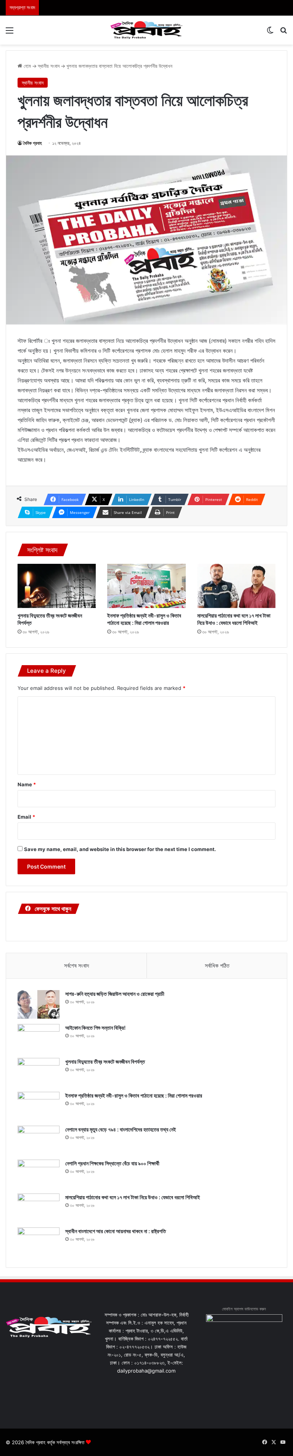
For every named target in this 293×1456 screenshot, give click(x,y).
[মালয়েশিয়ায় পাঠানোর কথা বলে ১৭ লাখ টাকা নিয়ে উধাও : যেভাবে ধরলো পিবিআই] (236, 586)
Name (27, 784)
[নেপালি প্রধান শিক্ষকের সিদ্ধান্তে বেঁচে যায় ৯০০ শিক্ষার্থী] (39, 1174)
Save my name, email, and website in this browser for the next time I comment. (120, 849)
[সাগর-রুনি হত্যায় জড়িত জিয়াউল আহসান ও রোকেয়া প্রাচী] (39, 1004)
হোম (26, 66)
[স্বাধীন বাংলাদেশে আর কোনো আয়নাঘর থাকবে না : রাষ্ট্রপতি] (39, 1241)
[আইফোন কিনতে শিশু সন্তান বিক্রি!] (39, 1038)
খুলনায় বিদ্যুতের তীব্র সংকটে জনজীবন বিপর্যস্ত (105, 1061)
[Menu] (9, 33)
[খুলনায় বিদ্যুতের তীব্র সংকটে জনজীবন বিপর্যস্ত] (57, 586)
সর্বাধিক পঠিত (217, 965)
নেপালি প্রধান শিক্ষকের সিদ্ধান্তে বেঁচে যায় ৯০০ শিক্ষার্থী (112, 1163)
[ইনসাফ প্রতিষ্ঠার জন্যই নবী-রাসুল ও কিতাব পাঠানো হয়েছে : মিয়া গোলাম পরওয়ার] (146, 586)
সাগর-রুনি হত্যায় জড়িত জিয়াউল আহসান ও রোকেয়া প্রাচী (114, 993)
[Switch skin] (270, 33)
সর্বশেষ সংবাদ (76, 965)
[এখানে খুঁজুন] (283, 33)
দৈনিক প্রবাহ (32, 143)
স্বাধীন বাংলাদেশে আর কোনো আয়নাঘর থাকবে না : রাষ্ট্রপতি (115, 1231)
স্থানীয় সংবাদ (49, 66)
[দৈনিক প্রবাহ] (146, 30)
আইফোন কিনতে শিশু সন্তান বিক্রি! (95, 1027)
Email (26, 817)
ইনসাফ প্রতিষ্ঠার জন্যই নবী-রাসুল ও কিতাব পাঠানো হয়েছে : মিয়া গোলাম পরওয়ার (133, 1095)
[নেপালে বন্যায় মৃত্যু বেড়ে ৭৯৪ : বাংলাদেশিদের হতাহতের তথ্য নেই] (39, 1140)
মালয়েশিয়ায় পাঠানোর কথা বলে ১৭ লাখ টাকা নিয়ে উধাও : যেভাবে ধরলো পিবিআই (132, 1197)
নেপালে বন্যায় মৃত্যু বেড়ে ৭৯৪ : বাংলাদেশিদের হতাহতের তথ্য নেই (120, 1129)
